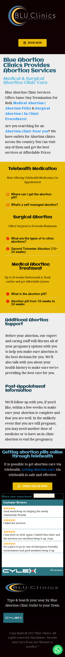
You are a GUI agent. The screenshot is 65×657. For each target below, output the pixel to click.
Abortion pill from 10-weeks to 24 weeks (33, 302)
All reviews (56, 570)
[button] (32, 196)
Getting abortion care (38, 469)
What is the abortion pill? (29, 294)
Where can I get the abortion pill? (31, 195)
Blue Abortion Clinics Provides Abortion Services (29, 65)
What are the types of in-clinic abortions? (32, 240)
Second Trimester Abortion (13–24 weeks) (34, 250)
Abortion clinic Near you (26, 131)
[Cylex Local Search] (19, 573)
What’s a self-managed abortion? (34, 205)
